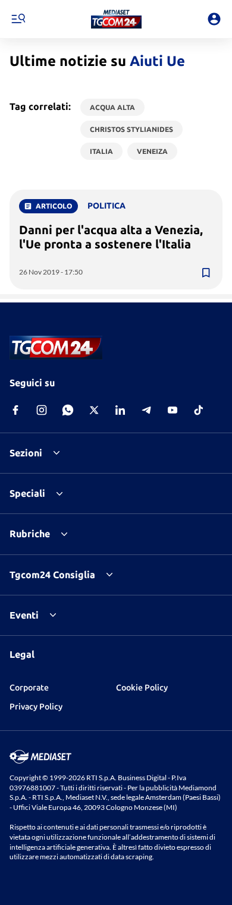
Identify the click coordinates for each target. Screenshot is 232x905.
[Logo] (116, 19)
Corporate (29, 687)
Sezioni (26, 452)
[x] (94, 410)
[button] (116, 19)
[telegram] (146, 410)
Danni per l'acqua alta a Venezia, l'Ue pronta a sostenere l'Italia (111, 237)
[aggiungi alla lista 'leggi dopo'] (206, 273)
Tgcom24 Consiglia (52, 574)
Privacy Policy (36, 706)
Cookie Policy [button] (142, 687)
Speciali (27, 493)
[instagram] (42, 410)
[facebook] (15, 410)
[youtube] (172, 410)
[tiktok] (199, 410)
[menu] (18, 19)
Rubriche (30, 533)
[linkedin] (120, 410)
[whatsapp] (68, 410)
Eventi (24, 615)
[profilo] (214, 19)
